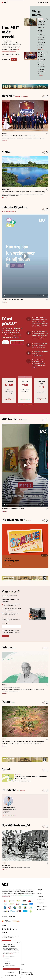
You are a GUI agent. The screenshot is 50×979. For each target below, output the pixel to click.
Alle (14, 647)
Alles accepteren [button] (11, 969)
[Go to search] (41, 2)
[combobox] (17, 942)
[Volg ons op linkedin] (10, 929)
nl (46, 2)
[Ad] (25, 86)
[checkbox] (2, 604)
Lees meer (28, 520)
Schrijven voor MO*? (42, 906)
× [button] (19, 942)
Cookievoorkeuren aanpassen (25, 972)
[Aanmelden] (43, 2)
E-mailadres (5, 624)
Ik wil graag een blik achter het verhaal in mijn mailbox (11, 613)
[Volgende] (47, 96)
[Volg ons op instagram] (5, 929)
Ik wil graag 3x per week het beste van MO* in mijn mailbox (12, 609)
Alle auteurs (20, 790)
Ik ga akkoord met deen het (12, 631)
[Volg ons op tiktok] (13, 929)
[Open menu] (2, 2)
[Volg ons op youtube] (16, 929)
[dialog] (11, 959)
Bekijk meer (22, 419)
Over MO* (39, 893)
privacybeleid (17, 632)
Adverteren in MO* (41, 909)
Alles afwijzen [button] (11, 972)
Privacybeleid (21, 964)
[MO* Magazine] (6, 2)
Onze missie (40, 896)
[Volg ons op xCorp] (8, 929)
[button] (11, 975)
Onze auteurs (40, 903)
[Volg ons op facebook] (2, 929)
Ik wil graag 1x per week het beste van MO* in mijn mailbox (12, 604)
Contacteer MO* (41, 899)
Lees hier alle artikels (21, 96)
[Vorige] (43, 96)
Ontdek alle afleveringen (8, 211)
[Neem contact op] (38, 2)
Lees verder (10, 953)
